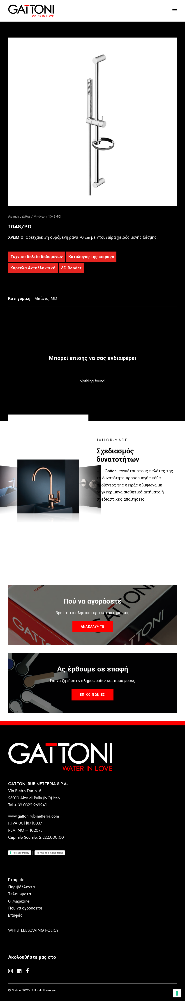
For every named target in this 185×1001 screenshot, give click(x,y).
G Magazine (19, 901)
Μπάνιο (39, 216)
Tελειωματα (19, 894)
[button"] (10, 972)
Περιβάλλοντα (21, 887)
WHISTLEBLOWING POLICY (33, 930)
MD (54, 298)
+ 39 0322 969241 (30, 805)
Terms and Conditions (49, 852)
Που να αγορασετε (25, 908)
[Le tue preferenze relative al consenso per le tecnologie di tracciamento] (177, 993)
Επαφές (15, 915)
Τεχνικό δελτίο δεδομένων (36, 257)
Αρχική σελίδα (19, 216)
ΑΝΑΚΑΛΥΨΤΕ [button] (92, 626)
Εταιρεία (16, 880)
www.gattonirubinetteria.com (33, 816)
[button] (92, 122)
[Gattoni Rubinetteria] (31, 11)
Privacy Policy (21, 852)
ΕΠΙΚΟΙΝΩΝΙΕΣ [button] (92, 694)
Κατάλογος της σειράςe (91, 257)
